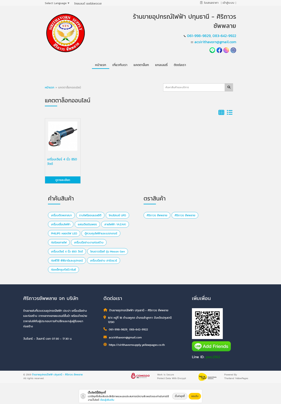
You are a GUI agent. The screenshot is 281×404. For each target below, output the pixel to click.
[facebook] (219, 49)
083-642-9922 (224, 35)
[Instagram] (226, 49)
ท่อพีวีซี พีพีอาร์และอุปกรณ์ (67, 260)
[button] (119, 64)
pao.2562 (213, 357)
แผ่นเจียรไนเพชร (87, 224)
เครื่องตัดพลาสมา (61, 215)
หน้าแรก (49, 87)
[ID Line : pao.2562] (212, 49)
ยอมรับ (194, 396)
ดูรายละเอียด (62, 180)
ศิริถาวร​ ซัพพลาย (185, 215)
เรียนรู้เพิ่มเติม (107, 400)
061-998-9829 (199, 35)
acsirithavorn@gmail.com (215, 42)
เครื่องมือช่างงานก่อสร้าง (88, 242)
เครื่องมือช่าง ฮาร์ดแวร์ (103, 260)
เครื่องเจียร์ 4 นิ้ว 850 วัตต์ (67, 251)
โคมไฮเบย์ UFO (117, 215)
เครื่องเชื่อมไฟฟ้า (60, 224)
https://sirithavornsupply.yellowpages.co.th (137, 345)
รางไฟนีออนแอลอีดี (90, 215)
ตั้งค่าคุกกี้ (180, 396)
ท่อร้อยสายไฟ (59, 242)
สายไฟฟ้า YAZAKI (115, 224)
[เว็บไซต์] (233, 49)
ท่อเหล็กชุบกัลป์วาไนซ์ (63, 269)
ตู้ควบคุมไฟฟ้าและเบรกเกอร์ (101, 233)
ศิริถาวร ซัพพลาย (157, 215)
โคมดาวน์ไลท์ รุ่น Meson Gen (107, 251)
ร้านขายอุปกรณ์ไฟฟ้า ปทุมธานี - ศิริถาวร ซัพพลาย (57, 374)
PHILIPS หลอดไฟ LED (64, 233)
